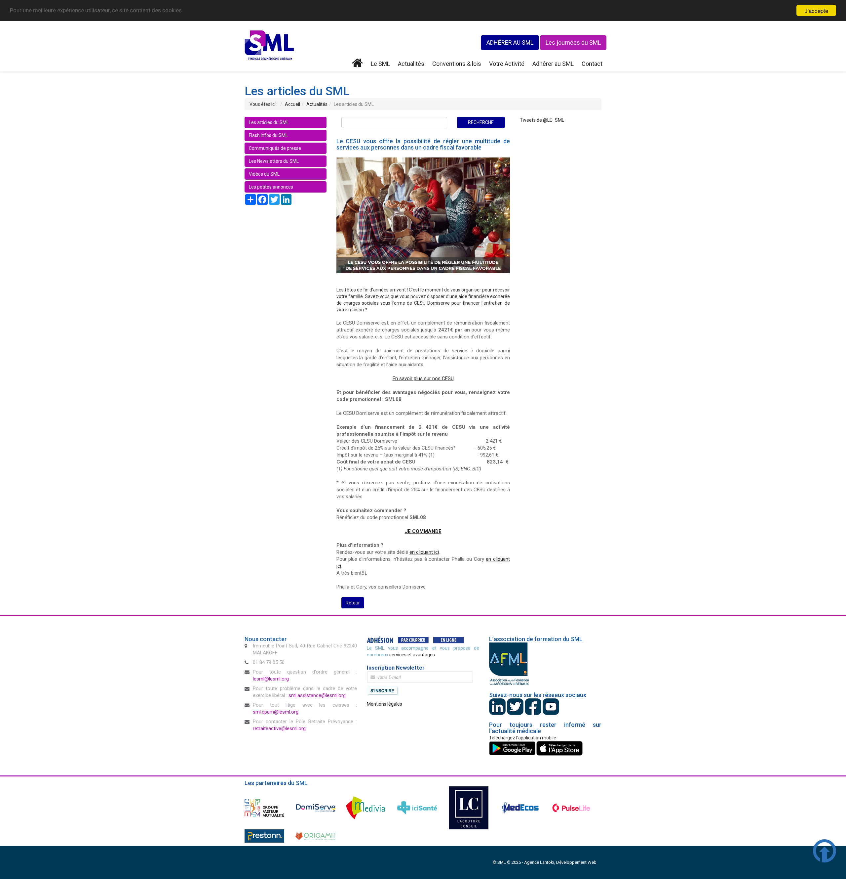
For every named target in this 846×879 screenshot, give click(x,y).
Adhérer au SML (553, 63)
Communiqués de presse (275, 148)
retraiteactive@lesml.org (279, 728)
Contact (592, 63)
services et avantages (412, 654)
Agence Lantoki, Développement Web (560, 862)
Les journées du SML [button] (573, 42)
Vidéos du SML (264, 174)
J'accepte (816, 10)
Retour (353, 602)
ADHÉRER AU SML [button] (509, 42)
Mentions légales (384, 704)
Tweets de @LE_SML (542, 120)
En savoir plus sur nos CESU (423, 378)
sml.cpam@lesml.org (275, 712)
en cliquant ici (424, 552)
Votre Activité (506, 63)
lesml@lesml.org (271, 679)
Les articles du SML (269, 122)
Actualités (411, 63)
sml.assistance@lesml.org (317, 695)
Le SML (380, 63)
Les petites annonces (271, 187)
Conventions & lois (456, 63)
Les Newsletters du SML (274, 161)
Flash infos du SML (268, 135)
